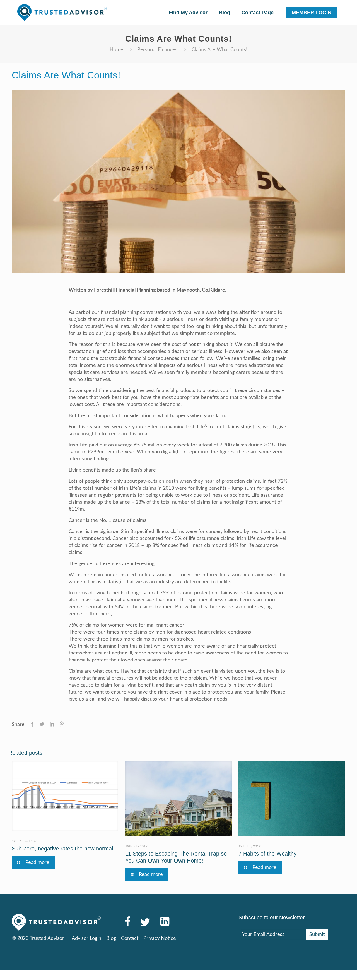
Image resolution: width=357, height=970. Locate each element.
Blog (111, 938)
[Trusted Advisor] (62, 12)
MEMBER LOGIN (311, 12)
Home (116, 49)
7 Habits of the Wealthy (267, 853)
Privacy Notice (159, 938)
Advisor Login (86, 938)
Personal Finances (157, 49)
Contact (129, 938)
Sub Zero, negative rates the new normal (62, 848)
